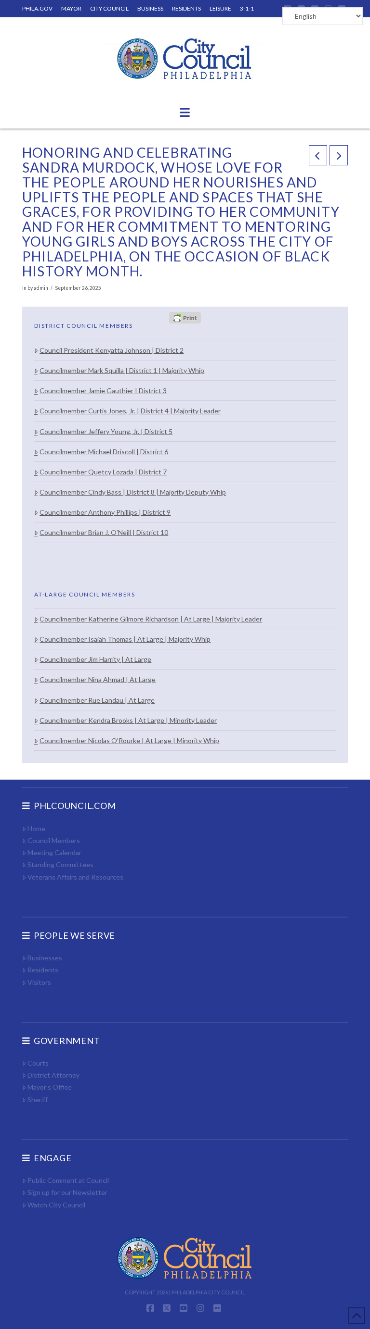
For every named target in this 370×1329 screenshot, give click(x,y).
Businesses (44, 958)
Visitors (39, 982)
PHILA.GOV (37, 8)
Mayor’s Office (49, 1087)
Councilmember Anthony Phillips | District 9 (105, 512)
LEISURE (220, 8)
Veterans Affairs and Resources (75, 877)
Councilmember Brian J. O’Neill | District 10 (104, 532)
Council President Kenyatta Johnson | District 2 (112, 350)
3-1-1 (247, 8)
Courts (38, 1063)
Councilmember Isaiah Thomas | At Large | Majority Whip (125, 639)
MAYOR (71, 8)
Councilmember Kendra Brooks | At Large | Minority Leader (128, 720)
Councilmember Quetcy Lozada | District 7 (103, 472)
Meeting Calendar (54, 852)
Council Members (53, 840)
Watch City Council (56, 1205)
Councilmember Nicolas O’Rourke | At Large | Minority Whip (129, 740)
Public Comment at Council (68, 1180)
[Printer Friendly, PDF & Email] (185, 317)
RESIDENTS (186, 8)
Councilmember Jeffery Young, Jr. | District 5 (106, 431)
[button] (185, 112)
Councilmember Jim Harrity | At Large (95, 659)
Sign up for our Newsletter (67, 1192)
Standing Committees (60, 864)
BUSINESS (150, 8)
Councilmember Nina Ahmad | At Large (98, 679)
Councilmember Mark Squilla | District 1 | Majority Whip (122, 370)
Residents (42, 970)
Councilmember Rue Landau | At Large (97, 700)
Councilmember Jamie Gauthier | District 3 (103, 390)
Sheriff (37, 1099)
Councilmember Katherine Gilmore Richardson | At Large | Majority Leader (151, 619)
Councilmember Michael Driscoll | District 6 (104, 451)
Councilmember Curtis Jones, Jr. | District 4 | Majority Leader (130, 411)
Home (36, 828)
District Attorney (53, 1075)
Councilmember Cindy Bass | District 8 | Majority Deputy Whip (133, 492)
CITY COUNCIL (109, 8)
